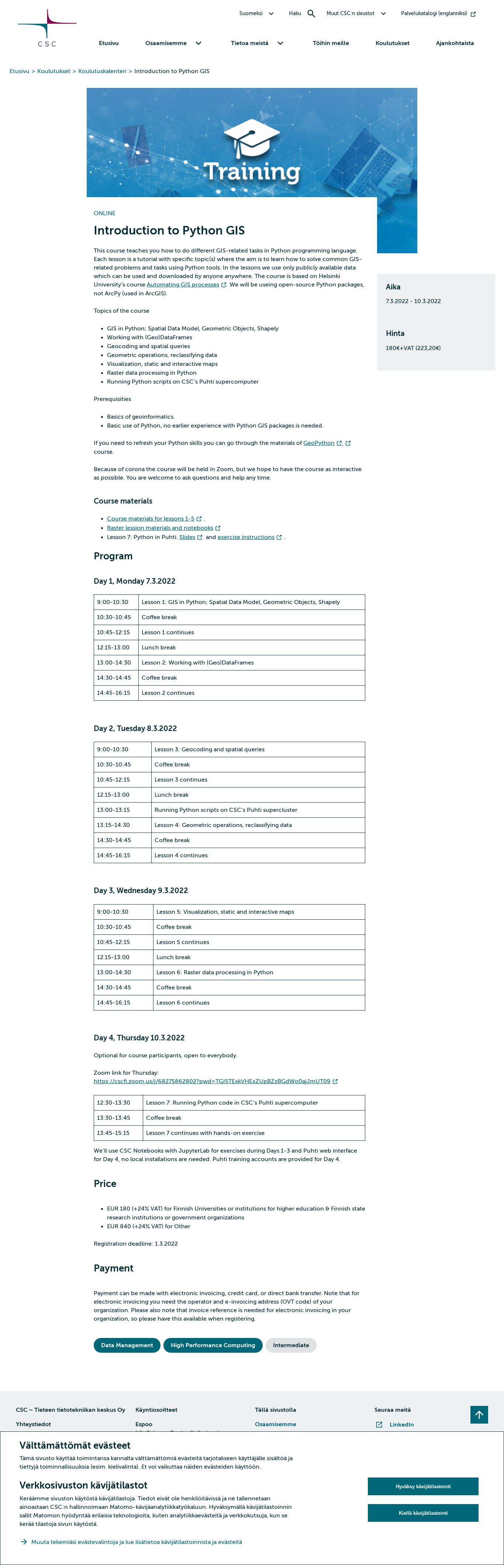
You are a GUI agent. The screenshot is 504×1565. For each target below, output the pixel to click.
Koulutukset (393, 43)
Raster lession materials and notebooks (160, 528)
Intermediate (291, 1345)
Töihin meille (331, 43)
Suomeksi (250, 13)
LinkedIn (402, 1424)
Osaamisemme (275, 1424)
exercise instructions (246, 537)
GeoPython (319, 443)
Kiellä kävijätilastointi (423, 1513)
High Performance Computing (213, 1345)
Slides (187, 537)
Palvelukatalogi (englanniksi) (434, 13)
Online (104, 213)
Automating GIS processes (183, 284)
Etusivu (109, 43)
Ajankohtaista (455, 43)
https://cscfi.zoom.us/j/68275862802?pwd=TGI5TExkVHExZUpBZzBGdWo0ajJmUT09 (212, 1081)
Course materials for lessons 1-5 (150, 518)
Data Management (127, 1345)
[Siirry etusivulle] (47, 44)
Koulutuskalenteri (102, 71)
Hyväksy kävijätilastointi (423, 1486)
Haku (295, 13)
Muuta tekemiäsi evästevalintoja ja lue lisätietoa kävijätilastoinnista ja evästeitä (137, 1542)
